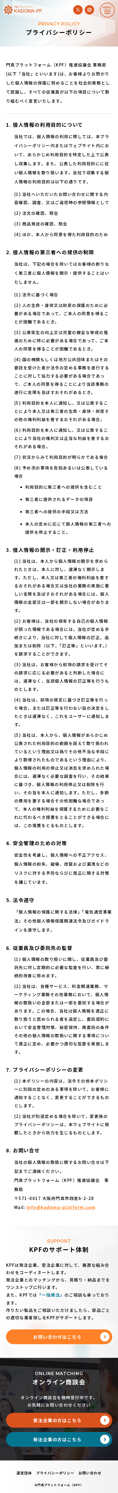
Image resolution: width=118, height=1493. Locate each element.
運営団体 (24, 1472)
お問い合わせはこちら (57, 1336)
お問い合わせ (90, 1472)
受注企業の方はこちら (57, 1420)
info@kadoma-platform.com (61, 1207)
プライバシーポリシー (55, 1472)
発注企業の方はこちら (57, 1439)
